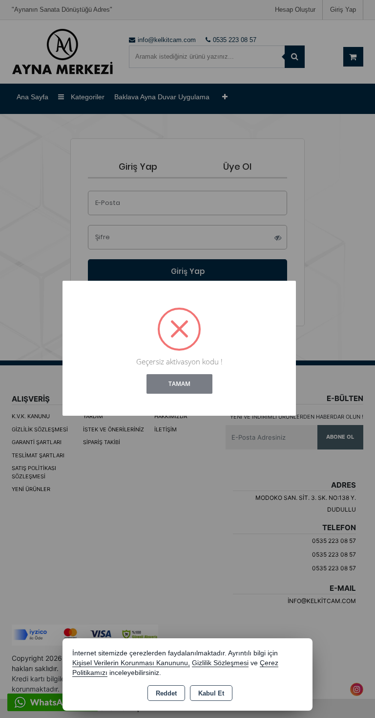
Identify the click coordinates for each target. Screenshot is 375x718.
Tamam (179, 384)
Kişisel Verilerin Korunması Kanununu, (131, 663)
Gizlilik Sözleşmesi (220, 663)
